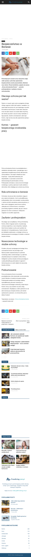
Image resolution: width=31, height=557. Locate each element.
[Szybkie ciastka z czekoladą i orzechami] (22, 459)
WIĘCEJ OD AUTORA (20, 329)
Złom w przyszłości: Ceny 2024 (22, 321)
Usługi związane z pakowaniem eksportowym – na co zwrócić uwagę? (19, 343)
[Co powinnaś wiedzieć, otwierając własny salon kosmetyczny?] (6, 375)
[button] (29, 2)
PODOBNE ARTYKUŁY (8, 329)
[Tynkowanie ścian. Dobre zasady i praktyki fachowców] (8, 459)
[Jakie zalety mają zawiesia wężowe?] (6, 503)
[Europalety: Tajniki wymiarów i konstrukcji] (6, 518)
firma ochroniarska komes (22, 299)
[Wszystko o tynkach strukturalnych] (8, 444)
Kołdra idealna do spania (17, 381)
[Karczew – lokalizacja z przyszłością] (6, 510)
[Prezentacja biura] (6, 391)
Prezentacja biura (15, 389)
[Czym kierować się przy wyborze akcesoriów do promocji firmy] (6, 351)
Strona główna (5, 38)
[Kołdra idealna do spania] (6, 383)
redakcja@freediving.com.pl (19, 490)
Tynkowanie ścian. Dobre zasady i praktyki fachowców (8, 467)
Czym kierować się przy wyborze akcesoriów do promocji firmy (17, 351)
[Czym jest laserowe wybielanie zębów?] (22, 444)
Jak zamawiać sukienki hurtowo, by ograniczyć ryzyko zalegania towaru (19, 335)
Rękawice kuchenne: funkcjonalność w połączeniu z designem (8, 322)
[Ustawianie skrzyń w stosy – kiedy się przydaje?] (6, 368)
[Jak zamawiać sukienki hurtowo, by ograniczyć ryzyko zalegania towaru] (6, 336)
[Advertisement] (15, 20)
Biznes (11, 38)
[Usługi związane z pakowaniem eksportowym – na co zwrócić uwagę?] (6, 343)
